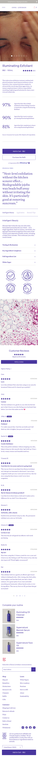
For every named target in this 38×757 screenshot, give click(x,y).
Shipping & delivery (9, 708)
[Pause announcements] (36, 2)
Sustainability (24, 696)
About (22, 693)
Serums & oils (6, 690)
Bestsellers (5, 683)
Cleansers (5, 693)
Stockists (5, 724)
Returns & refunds (8, 711)
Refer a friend (6, 721)
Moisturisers (6, 686)
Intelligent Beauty (8, 213)
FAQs (4, 714)
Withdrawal (6, 728)
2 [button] (16, 596)
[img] (5, 379)
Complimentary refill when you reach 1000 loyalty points (17, 1)
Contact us (5, 718)
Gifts (4, 699)
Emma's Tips (31, 213)
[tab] (19, 245)
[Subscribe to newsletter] (33, 669)
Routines (23, 686)
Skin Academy (25, 683)
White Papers (24, 680)
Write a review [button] (19, 362)
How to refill (24, 690)
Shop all (5, 680)
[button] (12, 56)
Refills (4, 696)
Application (20, 213)
